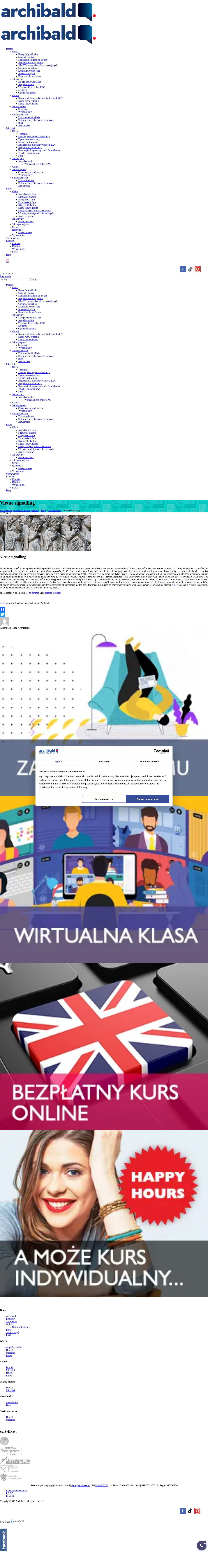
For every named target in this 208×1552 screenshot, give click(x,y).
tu (175, 585)
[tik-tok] (190, 269)
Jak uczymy (18, 79)
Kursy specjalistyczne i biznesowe (34, 210)
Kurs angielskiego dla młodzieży (34, 136)
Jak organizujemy (20, 224)
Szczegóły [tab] (104, 761)
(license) (57, 592)
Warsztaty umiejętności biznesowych (36, 213)
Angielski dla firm (27, 194)
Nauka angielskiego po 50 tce (32, 59)
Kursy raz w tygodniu (28, 101)
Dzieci (9, 1373)
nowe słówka (54, 510)
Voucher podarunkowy (29, 153)
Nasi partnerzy (25, 232)
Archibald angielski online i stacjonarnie (19, 510)
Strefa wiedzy (12, 238)
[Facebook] (104, 609)
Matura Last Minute (27, 142)
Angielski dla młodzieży (30, 147)
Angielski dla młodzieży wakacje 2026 (37, 144)
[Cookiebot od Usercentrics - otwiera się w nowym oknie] (156, 751)
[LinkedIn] (205, 269)
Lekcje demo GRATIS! (29, 81)
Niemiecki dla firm (27, 197)
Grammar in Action (27, 68)
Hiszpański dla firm (27, 205)
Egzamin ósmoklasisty (29, 139)
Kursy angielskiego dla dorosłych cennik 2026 (40, 98)
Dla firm (16, 246)
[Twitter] (104, 614)
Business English (26, 73)
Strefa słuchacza (20, 114)
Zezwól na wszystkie (148, 799)
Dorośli (9, 49)
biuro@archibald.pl (80, 1485)
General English (26, 57)
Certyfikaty (11, 1321)
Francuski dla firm (27, 202)
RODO (9, 1493)
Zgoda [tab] (58, 761)
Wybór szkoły (25, 112)
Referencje (17, 229)
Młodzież (10, 128)
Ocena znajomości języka (30, 172)
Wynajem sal (18, 235)
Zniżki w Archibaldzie (29, 117)
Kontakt (10, 240)
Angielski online (26, 84)
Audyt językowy (26, 216)
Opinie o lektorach (27, 92)
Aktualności (24, 125)
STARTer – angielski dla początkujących (38, 65)
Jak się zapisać (19, 106)
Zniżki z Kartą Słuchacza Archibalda (36, 120)
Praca (15, 251)
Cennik (15, 95)
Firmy (9, 188)
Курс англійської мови (29, 76)
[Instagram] (198, 269)
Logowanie (5, 276)
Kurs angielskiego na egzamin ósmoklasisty (39, 150)
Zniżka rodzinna (26, 180)
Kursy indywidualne (28, 103)
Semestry (22, 109)
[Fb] (183, 269)
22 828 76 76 (6, 273)
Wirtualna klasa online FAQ (31, 87)
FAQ (8, 1335)
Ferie (20, 155)
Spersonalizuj (102, 799)
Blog (20, 123)
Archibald (11, 1316)
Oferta (15, 51)
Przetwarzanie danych (16, 1490)
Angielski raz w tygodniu (30, 62)
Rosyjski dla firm (26, 199)
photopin (47, 592)
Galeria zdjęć (12, 1332)
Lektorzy (22, 90)
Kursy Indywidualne (28, 54)
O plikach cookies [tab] (149, 761)
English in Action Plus (29, 70)
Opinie (9, 1324)
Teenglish (23, 133)
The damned (33, 592)
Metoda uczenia (25, 221)
